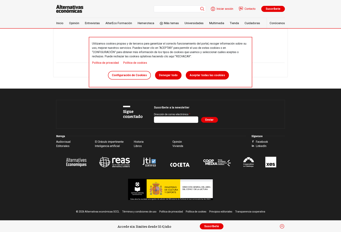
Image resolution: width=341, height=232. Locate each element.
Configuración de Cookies (129, 75)
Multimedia (216, 23)
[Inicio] (71, 9)
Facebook (262, 141)
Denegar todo (168, 75)
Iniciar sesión (224, 8)
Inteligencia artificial (107, 146)
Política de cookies (135, 62)
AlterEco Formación (118, 23)
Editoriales (62, 146)
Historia (139, 141)
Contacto (250, 8)
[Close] (282, 226)
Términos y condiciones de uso (139, 211)
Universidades (194, 23)
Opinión (74, 23)
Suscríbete (273, 8)
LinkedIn (261, 146)
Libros (138, 146)
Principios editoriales (220, 211)
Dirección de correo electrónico (171, 114)
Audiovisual (63, 141)
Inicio (59, 23)
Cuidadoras (252, 23)
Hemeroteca (146, 23)
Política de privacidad (105, 62)
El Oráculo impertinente (109, 141)
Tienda (234, 23)
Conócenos (277, 23)
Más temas (171, 23)
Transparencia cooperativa (250, 211)
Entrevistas (92, 23)
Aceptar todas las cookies (207, 75)
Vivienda (177, 146)
